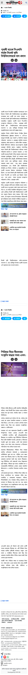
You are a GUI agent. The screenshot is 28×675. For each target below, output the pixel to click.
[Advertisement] (14, 34)
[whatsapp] (8, 657)
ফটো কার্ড (18, 16)
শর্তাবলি (23, 619)
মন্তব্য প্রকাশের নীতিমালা (7, 621)
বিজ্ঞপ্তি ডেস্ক (5, 11)
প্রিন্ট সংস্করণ (7, 16)
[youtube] (4, 657)
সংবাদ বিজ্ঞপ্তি (8, 8)
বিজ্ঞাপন (4, 622)
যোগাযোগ (9, 622)
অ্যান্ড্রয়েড (5, 665)
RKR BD (18, 672)
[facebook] (2, 657)
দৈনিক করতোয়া (5, 619)
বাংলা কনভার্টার (18, 621)
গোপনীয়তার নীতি (15, 619)
